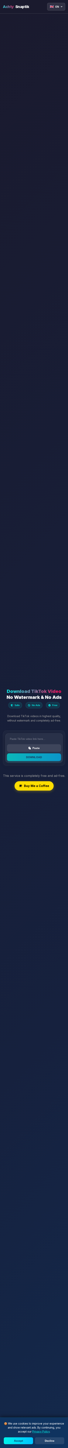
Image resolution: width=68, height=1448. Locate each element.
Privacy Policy (41, 1431)
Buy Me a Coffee (36, 786)
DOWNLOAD (34, 757)
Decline (49, 1440)
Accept (18, 1440)
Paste (36, 748)
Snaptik (16, 6)
